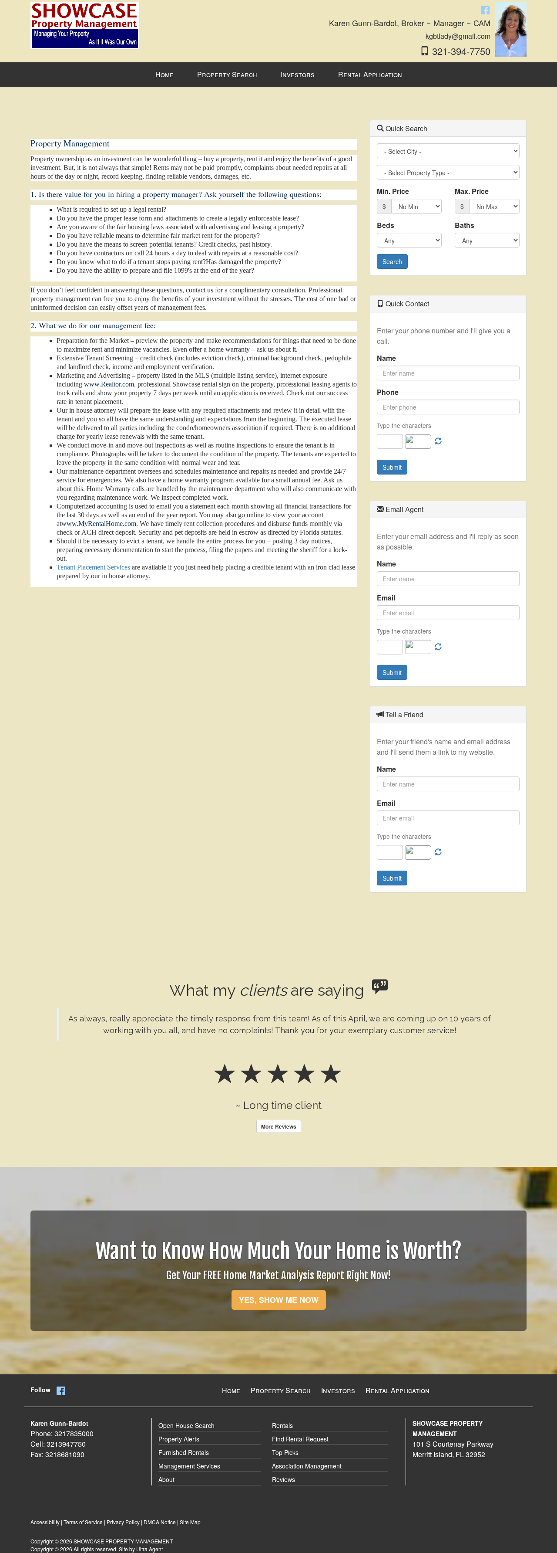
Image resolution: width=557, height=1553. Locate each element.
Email (386, 598)
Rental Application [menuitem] (370, 74)
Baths (464, 225)
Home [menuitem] (164, 74)
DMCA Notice (160, 1522)
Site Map (190, 1522)
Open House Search (186, 1425)
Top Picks (285, 1452)
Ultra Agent (149, 1549)
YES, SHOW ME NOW (279, 1299)
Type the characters (404, 425)
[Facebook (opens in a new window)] (485, 9)
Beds (385, 225)
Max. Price (472, 191)
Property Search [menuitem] (227, 74)
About (166, 1479)
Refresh (438, 441)
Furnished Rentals (183, 1452)
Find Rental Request (300, 1438)
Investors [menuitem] (298, 74)
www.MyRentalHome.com (98, 523)
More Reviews (278, 1126)
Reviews (283, 1479)
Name (386, 358)
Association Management (307, 1465)
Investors (338, 1390)
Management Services (189, 1465)
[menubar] (278, 75)
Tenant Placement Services (93, 567)
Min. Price (393, 191)
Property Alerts (178, 1438)
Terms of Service (83, 1522)
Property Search (281, 1390)
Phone (388, 392)
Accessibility (45, 1522)
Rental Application (397, 1390)
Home (231, 1390)
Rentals (282, 1425)
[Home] (84, 25)
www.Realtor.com (109, 384)
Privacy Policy (123, 1522)
